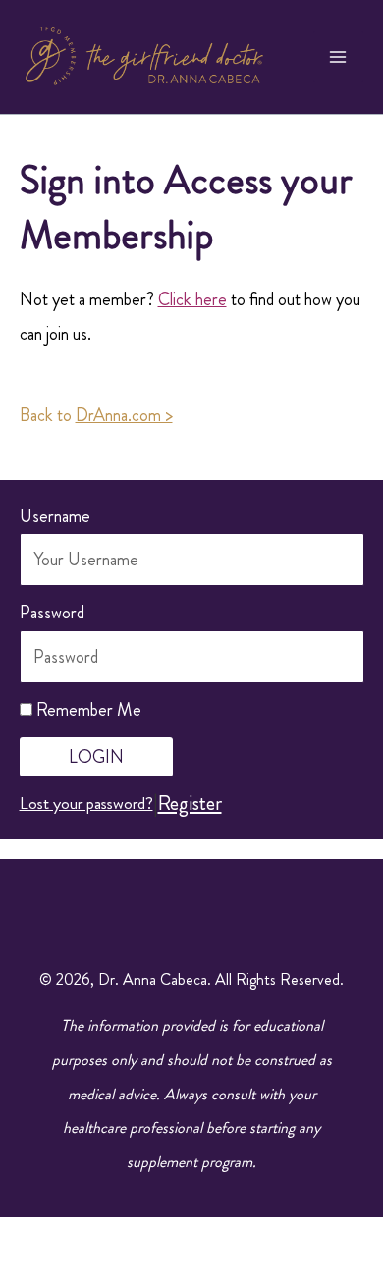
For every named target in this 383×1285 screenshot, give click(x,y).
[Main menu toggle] (338, 56)
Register (190, 803)
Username (55, 516)
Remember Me (86, 710)
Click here (192, 299)
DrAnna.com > (124, 415)
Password (52, 612)
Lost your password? (86, 803)
